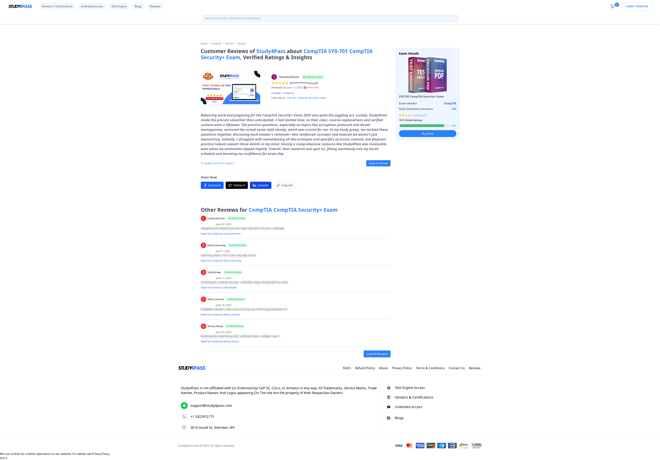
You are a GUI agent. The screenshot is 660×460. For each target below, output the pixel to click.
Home (204, 43)
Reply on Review (378, 163)
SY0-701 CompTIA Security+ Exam (306, 97)
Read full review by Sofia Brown (219, 287)
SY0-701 (229, 43)
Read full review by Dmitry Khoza (220, 341)
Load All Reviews (377, 354)
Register (642, 6)
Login (630, 6)
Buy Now (427, 133)
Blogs (138, 6)
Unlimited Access (92, 6)
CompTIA (216, 43)
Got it (3, 458)
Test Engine (118, 6)
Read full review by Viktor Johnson (220, 314)
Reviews (155, 6)
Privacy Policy (100, 454)
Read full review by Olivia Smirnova (221, 260)
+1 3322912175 (202, 416)
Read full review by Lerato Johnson (221, 233)
